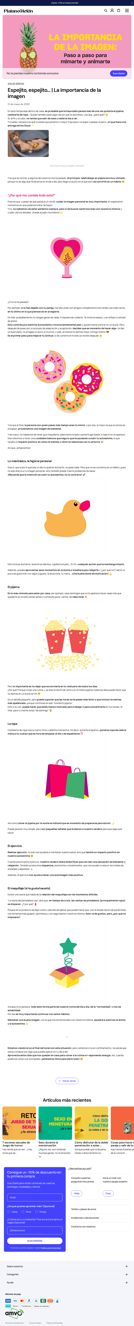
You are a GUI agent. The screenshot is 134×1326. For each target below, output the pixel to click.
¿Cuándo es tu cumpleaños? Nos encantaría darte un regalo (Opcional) (34, 1221)
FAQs (76, 1193)
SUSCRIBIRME (34, 1240)
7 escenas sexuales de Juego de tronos (16, 1144)
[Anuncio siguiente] (132, 3)
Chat (108, 1193)
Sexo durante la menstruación (48, 1144)
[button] (126, 10)
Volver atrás (69, 1080)
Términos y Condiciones (14, 1323)
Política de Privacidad (55, 1323)
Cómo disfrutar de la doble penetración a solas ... (91, 1144)
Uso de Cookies (35, 1323)
